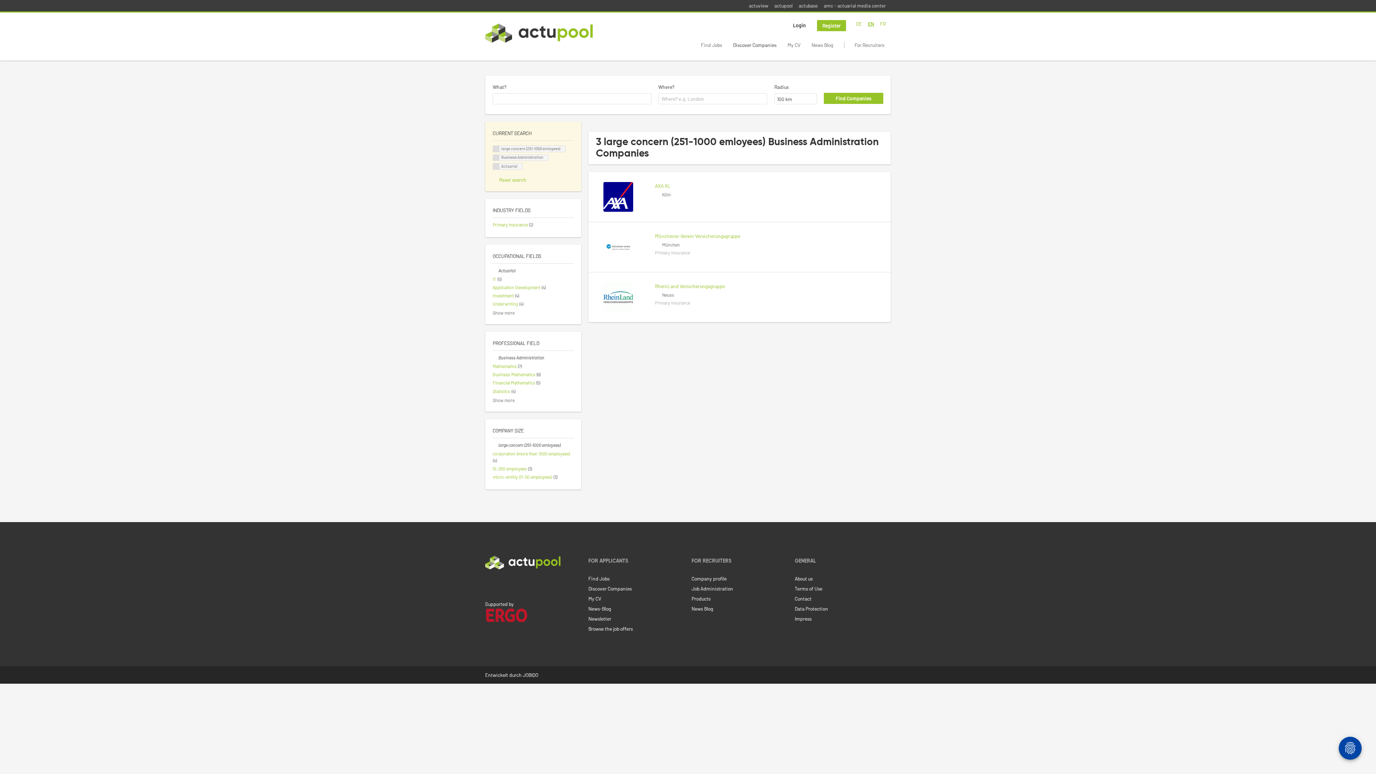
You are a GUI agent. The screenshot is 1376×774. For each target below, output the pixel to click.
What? (499, 87)
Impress (803, 619)
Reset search (512, 180)
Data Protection (811, 609)
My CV (794, 45)
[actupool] (539, 33)
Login (799, 25)
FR (883, 24)
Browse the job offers (610, 629)
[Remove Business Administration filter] (495, 357)
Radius (781, 87)
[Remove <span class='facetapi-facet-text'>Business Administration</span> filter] (496, 158)
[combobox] (572, 99)
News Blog (822, 45)
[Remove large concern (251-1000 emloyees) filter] (495, 445)
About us (804, 578)
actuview (758, 6)
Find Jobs (711, 45)
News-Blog (599, 609)
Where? (666, 87)
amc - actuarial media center (855, 6)
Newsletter (599, 619)
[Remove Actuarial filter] (495, 270)
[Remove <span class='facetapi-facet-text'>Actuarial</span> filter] (496, 166)
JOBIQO (530, 675)
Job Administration (712, 589)
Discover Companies (755, 45)
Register (831, 26)
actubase (808, 6)
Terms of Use (808, 589)
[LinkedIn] (489, 584)
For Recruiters (869, 45)
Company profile (709, 578)
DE (859, 24)
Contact (803, 599)
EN (871, 24)
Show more (504, 313)
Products (701, 599)
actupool (783, 6)
